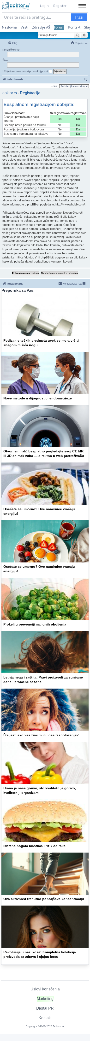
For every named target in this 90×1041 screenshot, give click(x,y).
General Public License (17, 188)
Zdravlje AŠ (41, 27)
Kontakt (74, 27)
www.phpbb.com (27, 192)
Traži (79, 17)
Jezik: (54, 86)
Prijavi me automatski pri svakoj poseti (26, 71)
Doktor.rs (58, 1026)
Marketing (45, 999)
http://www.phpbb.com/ (70, 204)
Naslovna (9, 27)
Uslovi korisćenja (45, 989)
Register (60, 5)
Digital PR (45, 1008)
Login (44, 5)
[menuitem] (13, 43)
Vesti (24, 27)
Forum (59, 27)
